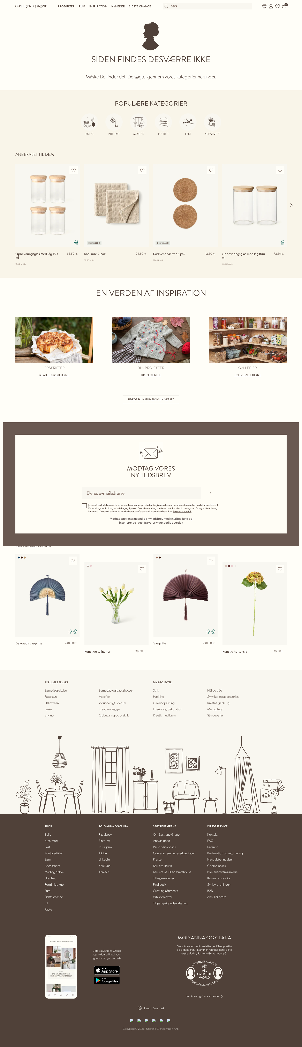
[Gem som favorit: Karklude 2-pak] (142, 170)
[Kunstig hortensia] (254, 603)
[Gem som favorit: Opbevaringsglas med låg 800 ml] (280, 170)
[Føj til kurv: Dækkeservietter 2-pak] (212, 260)
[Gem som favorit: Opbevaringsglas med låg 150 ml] (73, 170)
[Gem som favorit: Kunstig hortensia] (280, 569)
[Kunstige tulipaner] (116, 603)
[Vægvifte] (185, 595)
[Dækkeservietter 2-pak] (185, 205)
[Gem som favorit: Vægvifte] (211, 561)
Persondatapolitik (182, 511)
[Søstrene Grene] (31, 6)
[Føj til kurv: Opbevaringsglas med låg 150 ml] (75, 260)
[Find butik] (264, 6)
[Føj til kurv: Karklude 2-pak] (144, 260)
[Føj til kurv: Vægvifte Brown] (212, 650)
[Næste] (291, 205)
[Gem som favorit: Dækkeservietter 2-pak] (211, 170)
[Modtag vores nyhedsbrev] (210, 493)
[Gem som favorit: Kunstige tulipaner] (142, 569)
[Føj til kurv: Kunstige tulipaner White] (143, 658)
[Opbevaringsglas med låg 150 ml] (47, 205)
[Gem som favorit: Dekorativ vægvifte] (73, 561)
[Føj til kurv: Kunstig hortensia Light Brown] (281, 658)
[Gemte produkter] (277, 6)
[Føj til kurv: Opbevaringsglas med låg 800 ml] (281, 260)
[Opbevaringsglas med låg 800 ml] (254, 205)
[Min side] (271, 6)
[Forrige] (18, 341)
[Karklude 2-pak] (116, 205)
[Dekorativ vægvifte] (47, 595)
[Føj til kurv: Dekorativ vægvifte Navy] (74, 650)
